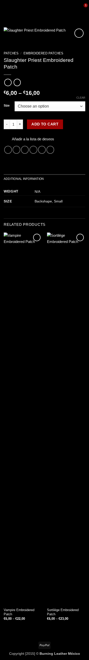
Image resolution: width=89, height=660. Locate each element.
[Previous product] (17, 82)
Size (7, 105)
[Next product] (7, 82)
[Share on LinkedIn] (50, 150)
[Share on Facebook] (16, 150)
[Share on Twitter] (25, 150)
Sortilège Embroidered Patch (63, 612)
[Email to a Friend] (33, 150)
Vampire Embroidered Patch (19, 612)
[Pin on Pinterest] (42, 150)
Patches (11, 53)
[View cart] (82, 8)
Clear (80, 97)
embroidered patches (43, 53)
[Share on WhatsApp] (8, 150)
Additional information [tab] (24, 179)
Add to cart (44, 124)
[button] (6, 9)
